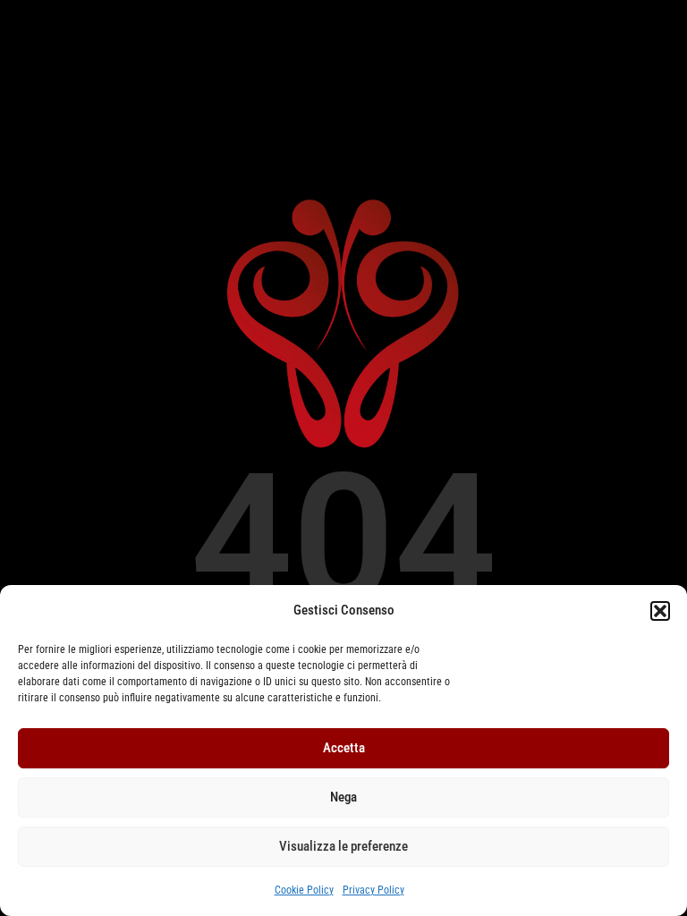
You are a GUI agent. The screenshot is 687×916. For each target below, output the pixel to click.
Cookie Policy (304, 890)
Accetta (344, 748)
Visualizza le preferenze (343, 846)
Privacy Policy (373, 890)
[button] (660, 611)
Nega (343, 797)
